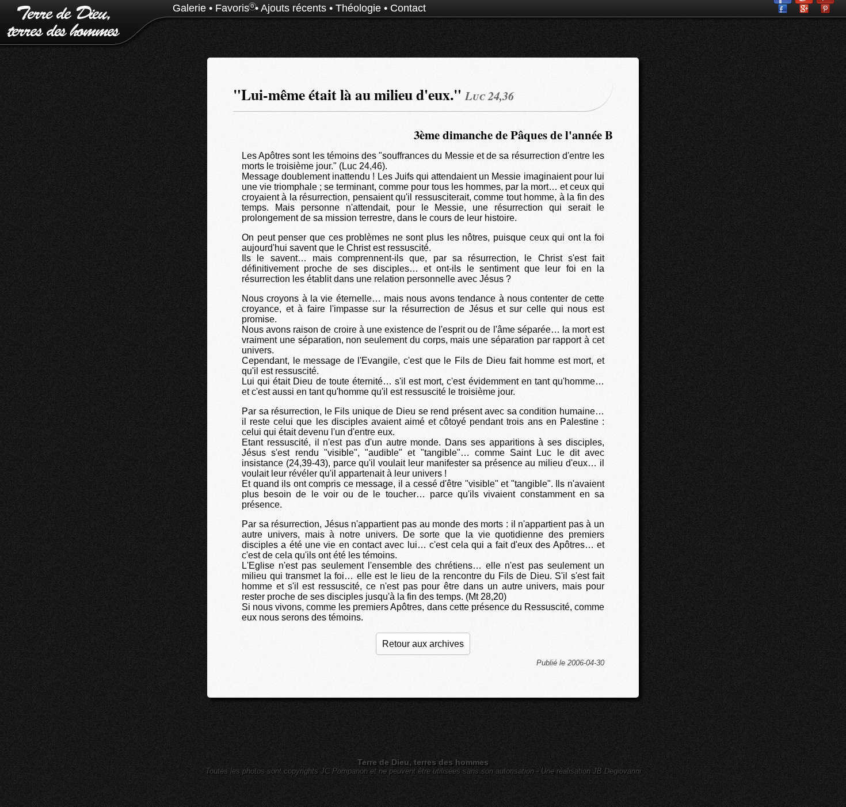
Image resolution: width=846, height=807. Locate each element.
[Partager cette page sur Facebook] (784, 10)
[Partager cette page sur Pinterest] (825, 10)
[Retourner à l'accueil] (60, 34)
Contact (408, 8)
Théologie (358, 8)
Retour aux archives (423, 644)
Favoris (232, 8)
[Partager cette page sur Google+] (805, 10)
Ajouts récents (293, 8)
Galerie (189, 8)
